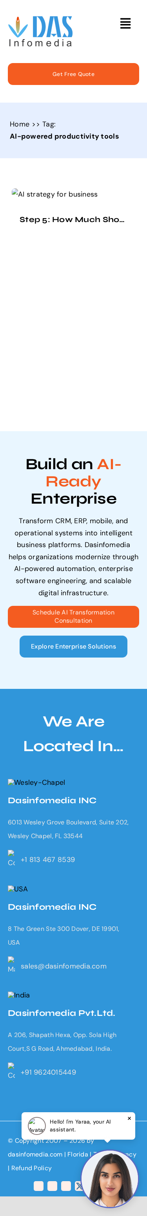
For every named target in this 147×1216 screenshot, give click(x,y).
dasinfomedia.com (35, 1154)
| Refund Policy (30, 1168)
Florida (77, 1154)
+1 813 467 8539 (48, 859)
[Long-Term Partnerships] (40, 19)
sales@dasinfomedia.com (64, 966)
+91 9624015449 (48, 1072)
